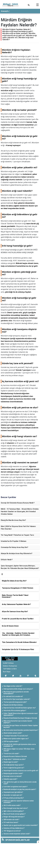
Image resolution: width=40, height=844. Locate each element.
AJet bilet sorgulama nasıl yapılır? (16, 786)
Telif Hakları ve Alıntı (10, 669)
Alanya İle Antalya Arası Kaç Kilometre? (16, 553)
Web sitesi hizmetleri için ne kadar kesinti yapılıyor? (18, 722)
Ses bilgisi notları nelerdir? (13, 686)
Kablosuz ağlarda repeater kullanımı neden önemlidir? (19, 801)
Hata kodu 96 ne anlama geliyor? (15, 710)
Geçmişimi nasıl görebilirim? (13, 792)
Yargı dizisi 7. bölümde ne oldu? (15, 759)
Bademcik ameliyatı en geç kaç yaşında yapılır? (20, 789)
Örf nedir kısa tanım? (11, 822)
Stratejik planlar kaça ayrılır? (14, 765)
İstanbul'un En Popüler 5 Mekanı (13, 541)
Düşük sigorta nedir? (11, 762)
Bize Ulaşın (6, 671)
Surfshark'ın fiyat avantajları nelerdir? (17, 699)
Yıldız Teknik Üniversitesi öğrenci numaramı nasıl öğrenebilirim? (21, 714)
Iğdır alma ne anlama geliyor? (14, 811)
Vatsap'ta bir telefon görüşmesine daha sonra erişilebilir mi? (20, 745)
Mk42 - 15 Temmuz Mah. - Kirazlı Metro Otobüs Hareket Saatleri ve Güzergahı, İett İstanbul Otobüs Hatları (20, 511)
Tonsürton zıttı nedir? (11, 753)
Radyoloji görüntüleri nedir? (13, 773)
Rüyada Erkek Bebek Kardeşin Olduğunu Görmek (20, 718)
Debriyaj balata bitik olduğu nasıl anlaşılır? (18, 689)
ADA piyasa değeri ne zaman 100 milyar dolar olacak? (19, 750)
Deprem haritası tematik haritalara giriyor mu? (20, 708)
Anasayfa (5, 11)
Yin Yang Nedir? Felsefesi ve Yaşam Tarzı (17, 535)
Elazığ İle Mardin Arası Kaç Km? (13, 520)
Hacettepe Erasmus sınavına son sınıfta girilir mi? (21, 770)
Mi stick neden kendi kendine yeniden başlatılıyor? (21, 730)
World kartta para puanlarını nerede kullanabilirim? (16, 692)
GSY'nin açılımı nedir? (11, 741)
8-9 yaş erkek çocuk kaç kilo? (14, 798)
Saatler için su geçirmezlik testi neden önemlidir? (21, 825)
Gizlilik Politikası (8, 663)
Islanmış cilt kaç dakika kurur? (14, 828)
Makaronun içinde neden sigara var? (16, 738)
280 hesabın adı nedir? (11, 819)
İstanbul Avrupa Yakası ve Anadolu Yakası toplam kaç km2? (21, 726)
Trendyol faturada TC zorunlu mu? (16, 736)
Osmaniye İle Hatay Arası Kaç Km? (14, 547)
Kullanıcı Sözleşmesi (10, 666)
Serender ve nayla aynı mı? (13, 795)
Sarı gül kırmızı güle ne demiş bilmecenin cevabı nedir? (20, 783)
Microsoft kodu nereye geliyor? (15, 814)
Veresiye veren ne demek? (13, 776)
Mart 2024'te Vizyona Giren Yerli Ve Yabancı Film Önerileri (18, 527)
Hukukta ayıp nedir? (10, 779)
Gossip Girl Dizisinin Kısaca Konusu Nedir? (18, 503)
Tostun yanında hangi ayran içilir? (15, 702)
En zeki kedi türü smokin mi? (13, 696)
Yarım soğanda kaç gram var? (14, 768)
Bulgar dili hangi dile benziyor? (14, 817)
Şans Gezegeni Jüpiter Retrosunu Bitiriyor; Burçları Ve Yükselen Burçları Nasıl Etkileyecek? (20, 567)
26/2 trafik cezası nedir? (12, 805)
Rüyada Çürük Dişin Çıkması (13, 705)
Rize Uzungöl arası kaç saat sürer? (16, 808)
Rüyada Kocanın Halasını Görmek (15, 756)
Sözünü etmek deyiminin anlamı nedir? (17, 834)
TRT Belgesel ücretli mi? (12, 831)
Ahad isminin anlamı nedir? (13, 733)
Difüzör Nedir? (7, 560)
